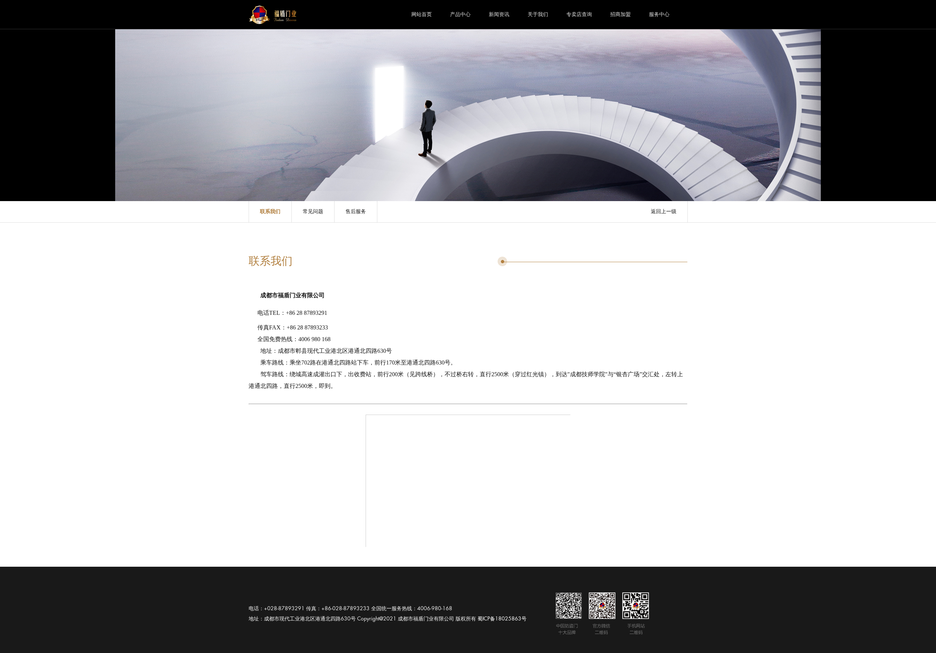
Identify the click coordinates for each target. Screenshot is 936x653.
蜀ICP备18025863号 (502, 618)
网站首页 (421, 14)
